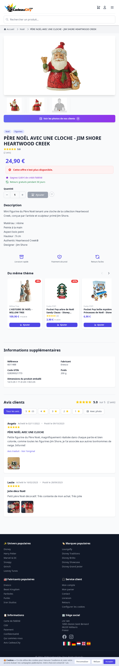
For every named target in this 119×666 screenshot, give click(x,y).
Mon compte (68, 585)
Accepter (109, 661)
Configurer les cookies (73, 606)
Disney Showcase (71, 562)
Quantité (8, 188)
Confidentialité (11, 633)
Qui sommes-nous (13, 638)
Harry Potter (10, 553)
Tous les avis (12, 411)
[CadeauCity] (64, 643)
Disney (7, 549)
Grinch (7, 566)
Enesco (64, 364)
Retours (66, 602)
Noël (8, 131)
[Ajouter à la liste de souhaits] (51, 194)
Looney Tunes (11, 570)
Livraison (66, 598)
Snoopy (7, 562)
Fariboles (8, 593)
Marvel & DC (10, 557)
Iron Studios (10, 602)
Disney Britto (68, 557)
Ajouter (26, 324)
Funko (7, 598)
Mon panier (68, 589)
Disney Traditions (71, 553)
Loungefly (67, 549)
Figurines (18, 131)
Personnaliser (82, 661)
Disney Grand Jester (72, 566)
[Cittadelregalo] (69, 643)
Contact (66, 593)
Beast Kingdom (12, 589)
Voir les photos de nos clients (61, 118)
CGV (6, 625)
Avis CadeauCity (12, 642)
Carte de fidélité (12, 620)
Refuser (97, 661)
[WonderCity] (74, 643)
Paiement (8, 629)
